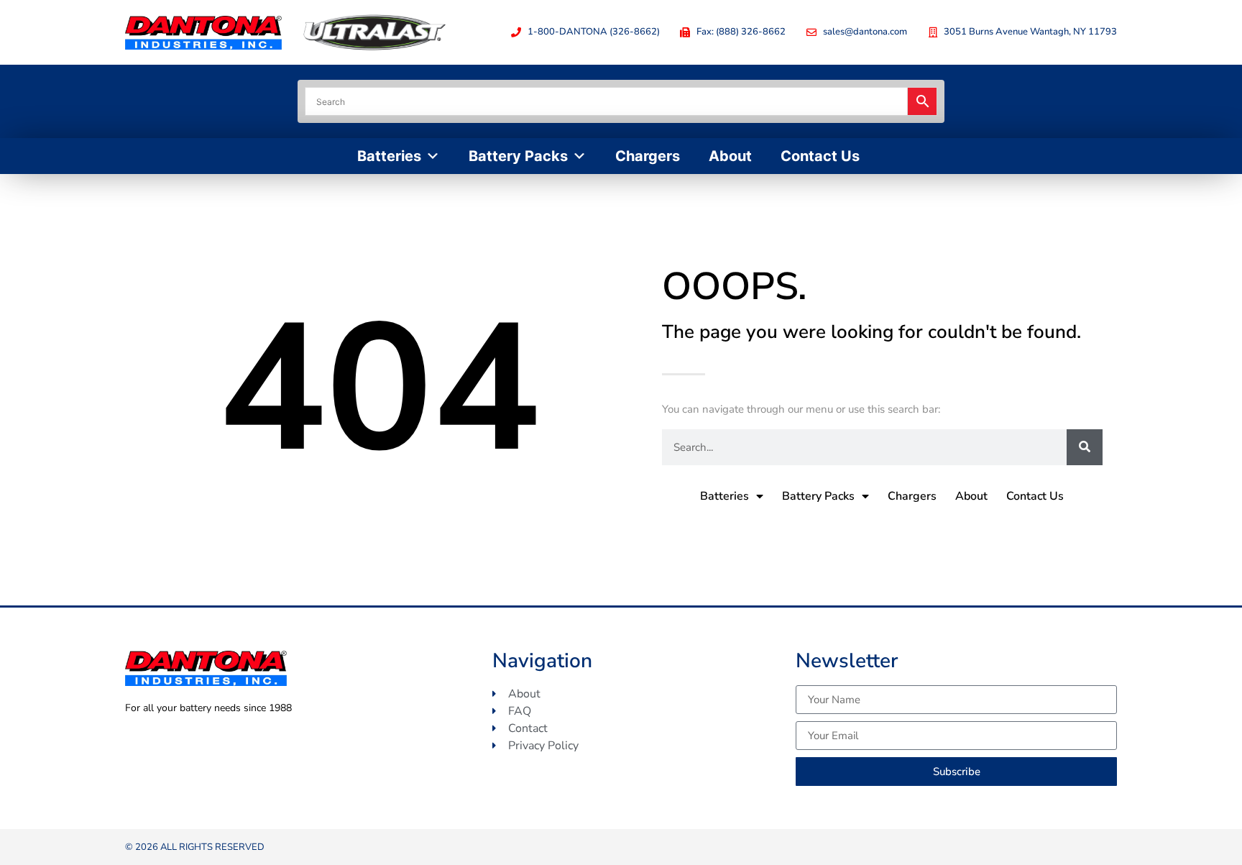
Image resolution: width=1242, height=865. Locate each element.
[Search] (1085, 447)
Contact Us (820, 156)
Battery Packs (518, 156)
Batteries (389, 156)
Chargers (647, 156)
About (730, 156)
